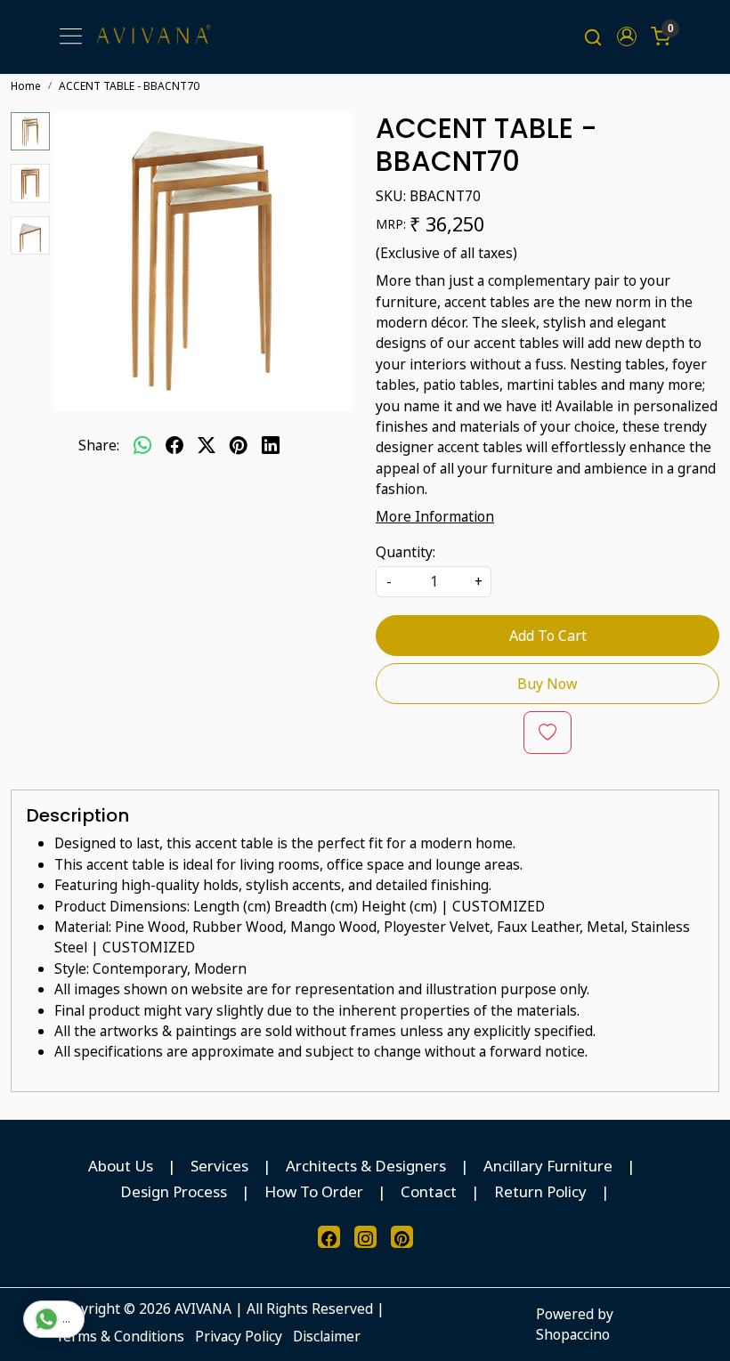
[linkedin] (271, 445)
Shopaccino (573, 1334)
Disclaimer (327, 1336)
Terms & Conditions (119, 1336)
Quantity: (405, 552)
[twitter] (207, 445)
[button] (627, 36)
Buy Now (547, 683)
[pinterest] (239, 445)
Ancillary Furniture (547, 1165)
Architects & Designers (366, 1165)
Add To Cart (548, 635)
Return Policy (540, 1191)
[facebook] (174, 445)
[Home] (153, 37)
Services (219, 1165)
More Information (435, 516)
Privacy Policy (238, 1336)
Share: (98, 445)
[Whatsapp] (142, 445)
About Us (120, 1165)
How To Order (313, 1191)
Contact (429, 1191)
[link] (593, 36)
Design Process (173, 1191)
